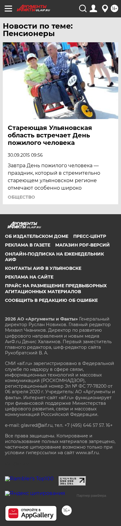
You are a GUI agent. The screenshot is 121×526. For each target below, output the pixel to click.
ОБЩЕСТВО (21, 197)
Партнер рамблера (91, 495)
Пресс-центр (89, 236)
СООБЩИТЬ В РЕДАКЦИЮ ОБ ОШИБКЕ (51, 300)
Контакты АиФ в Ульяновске (43, 268)
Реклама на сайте (29, 277)
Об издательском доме (36, 236)
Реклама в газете (27, 245)
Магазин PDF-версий (82, 245)
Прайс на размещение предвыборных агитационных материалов (56, 288)
